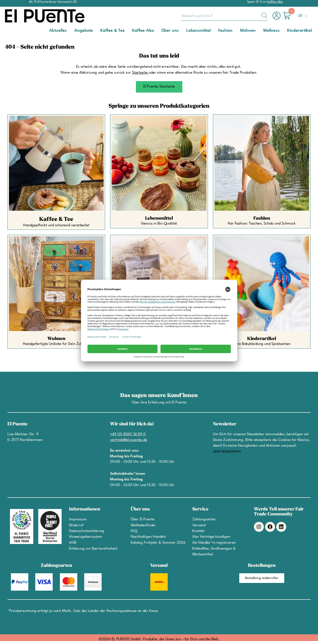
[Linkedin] (281, 527)
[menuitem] (58, 30)
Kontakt (198, 531)
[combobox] (224, 16)
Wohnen (56, 338)
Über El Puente (143, 519)
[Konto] (278, 18)
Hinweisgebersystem (85, 537)
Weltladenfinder (143, 525)
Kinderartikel (261, 338)
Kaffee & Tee (56, 219)
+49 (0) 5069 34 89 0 (128, 434)
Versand (198, 525)
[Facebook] (270, 527)
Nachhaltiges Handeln (148, 537)
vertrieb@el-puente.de (128, 440)
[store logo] (25, 16)
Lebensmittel (159, 218)
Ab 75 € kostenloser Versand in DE (53, 1)
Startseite (140, 73)
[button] (304, 16)
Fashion (261, 218)
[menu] (159, 31)
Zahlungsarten (204, 519)
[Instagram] (259, 527)
